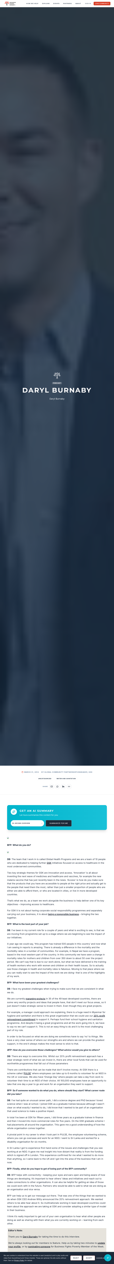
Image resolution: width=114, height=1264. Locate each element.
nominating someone (39, 1246)
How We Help (32, 3)
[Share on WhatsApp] (57, 786)
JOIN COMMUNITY (102, 3)
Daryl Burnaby (30, 1236)
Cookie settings (103, 1258)
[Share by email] (51, 786)
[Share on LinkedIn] (63, 786)
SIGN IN (88, 3)
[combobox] (27, 823)
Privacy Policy (19, 1260)
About (78, 3)
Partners (67, 3)
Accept (89, 1258)
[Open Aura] (107, 1257)
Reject (76, 1258)
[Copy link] (69, 786)
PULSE (27, 1073)
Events (56, 3)
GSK (49, 863)
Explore (46, 3)
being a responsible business (63, 914)
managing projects (35, 998)
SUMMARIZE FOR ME (59, 823)
